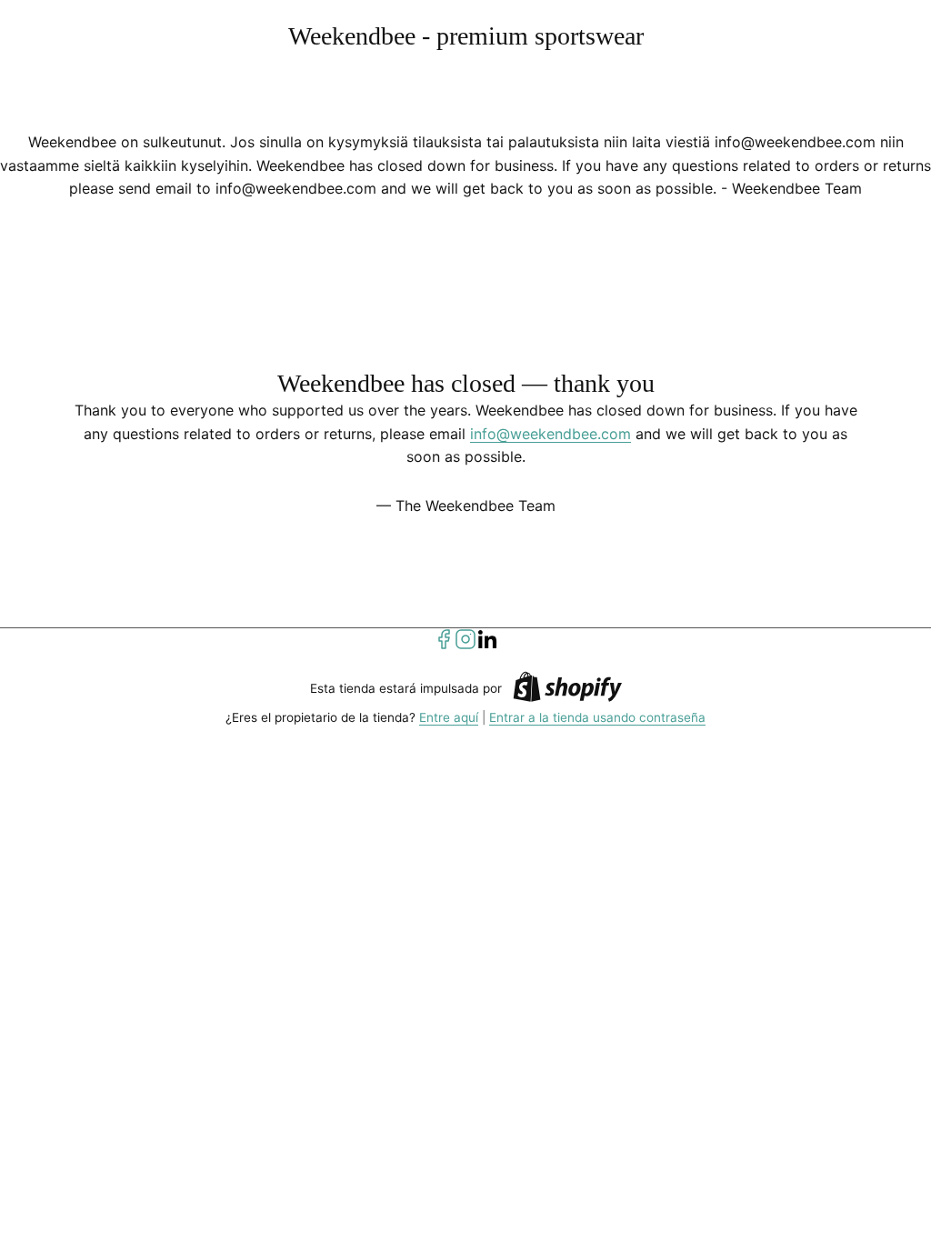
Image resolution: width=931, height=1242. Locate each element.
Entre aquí (448, 717)
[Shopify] (567, 689)
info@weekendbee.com (550, 434)
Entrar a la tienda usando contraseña (597, 717)
